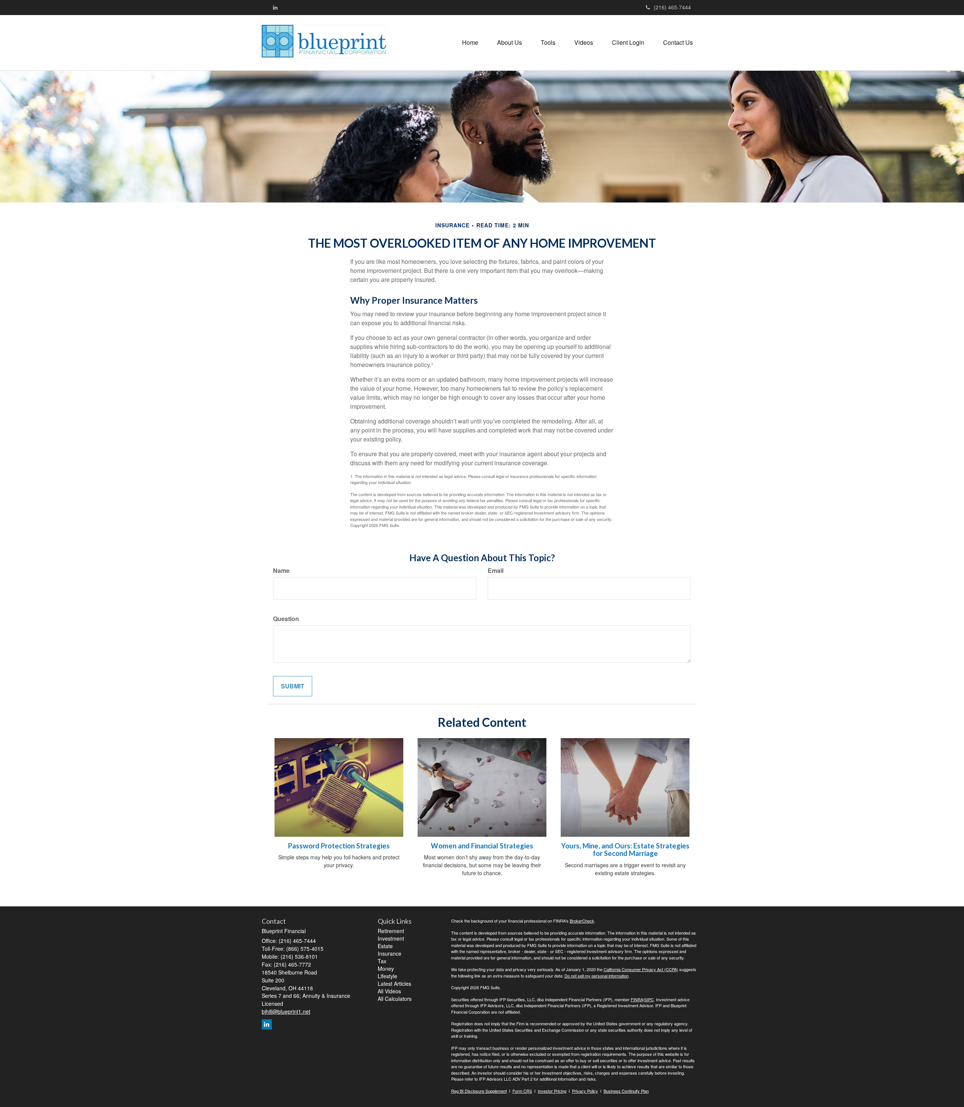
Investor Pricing (552, 1091)
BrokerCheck (582, 921)
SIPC (649, 999)
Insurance (389, 953)
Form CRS (522, 1091)
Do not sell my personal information (596, 976)
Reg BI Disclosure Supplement (479, 1091)
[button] (509, 42)
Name (281, 570)
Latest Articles (394, 983)
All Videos (389, 991)
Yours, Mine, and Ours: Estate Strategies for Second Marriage (625, 850)
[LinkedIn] (275, 7)
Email (495, 570)
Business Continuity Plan (626, 1091)
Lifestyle (387, 976)
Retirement (391, 931)
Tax (382, 961)
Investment (391, 938)
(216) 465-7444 (672, 7)
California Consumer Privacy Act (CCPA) (641, 969)
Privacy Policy (585, 1091)
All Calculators (395, 998)
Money (386, 968)
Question (286, 619)
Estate (385, 946)
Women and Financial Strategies (482, 846)
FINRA (637, 999)
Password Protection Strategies (339, 846)
